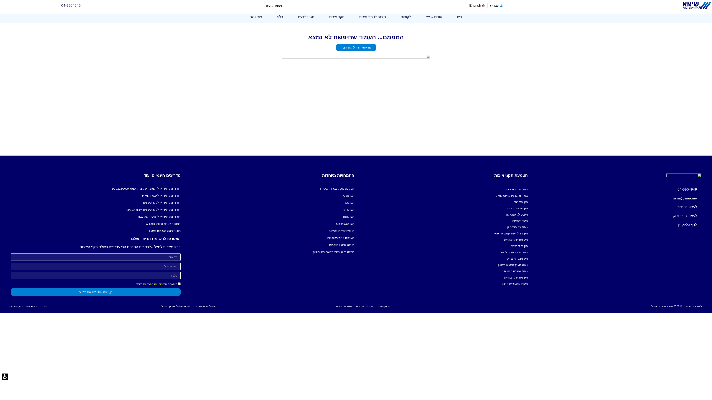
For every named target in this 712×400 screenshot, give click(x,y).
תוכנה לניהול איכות (372, 17)
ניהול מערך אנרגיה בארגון (513, 264)
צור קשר (256, 17)
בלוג (280, 17)
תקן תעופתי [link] (521, 202)
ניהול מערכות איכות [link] (516, 189)
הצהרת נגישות (344, 306)
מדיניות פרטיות (364, 306)
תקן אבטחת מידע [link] (517, 258)
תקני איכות (336, 17)
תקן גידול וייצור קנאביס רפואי (511, 233)
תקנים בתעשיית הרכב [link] (515, 283)
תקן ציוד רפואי (519, 246)
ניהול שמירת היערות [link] (516, 271)
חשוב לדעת (306, 17)
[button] (287, 6)
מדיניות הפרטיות (153, 284)
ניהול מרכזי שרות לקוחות (513, 252)
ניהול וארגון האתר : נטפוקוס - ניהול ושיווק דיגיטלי (188, 306)
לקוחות (406, 17)
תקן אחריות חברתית (516, 239)
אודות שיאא (434, 17)
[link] (477, 5)
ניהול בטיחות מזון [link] (517, 227)
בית (459, 17)
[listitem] (443, 189)
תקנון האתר (383, 306)
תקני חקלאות (520, 220)
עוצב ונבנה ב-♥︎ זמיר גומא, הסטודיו (28, 306)
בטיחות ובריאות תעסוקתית (512, 195)
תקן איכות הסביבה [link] (517, 208)
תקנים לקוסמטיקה (517, 214)
